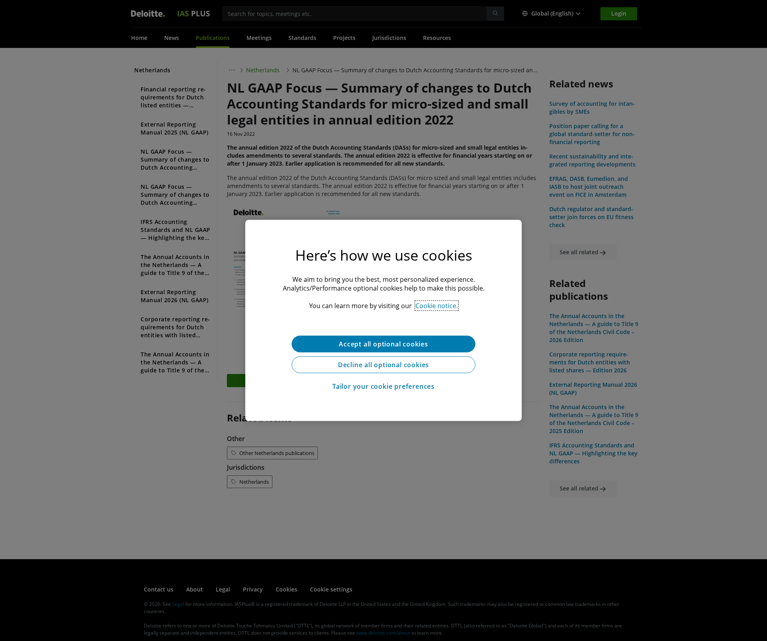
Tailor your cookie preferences (383, 386)
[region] (383, 320)
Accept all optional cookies (383, 344)
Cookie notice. (436, 305)
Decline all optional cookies (383, 364)
